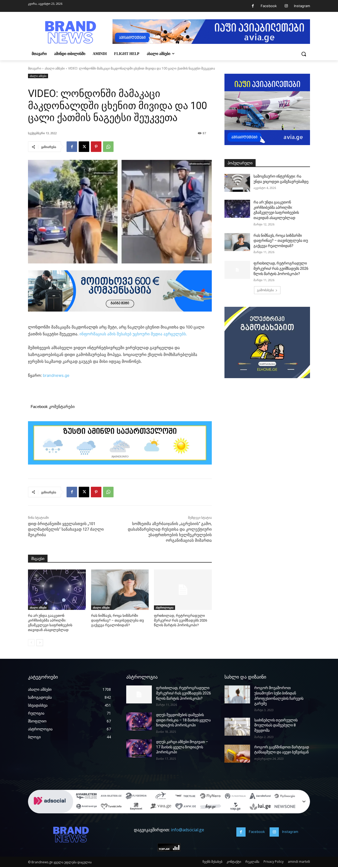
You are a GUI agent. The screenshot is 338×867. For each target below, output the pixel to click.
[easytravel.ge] (136, 807)
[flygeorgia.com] (284, 796)
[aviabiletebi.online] (86, 796)
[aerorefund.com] (260, 796)
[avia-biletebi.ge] (111, 796)
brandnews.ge (56, 375)
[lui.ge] (260, 807)
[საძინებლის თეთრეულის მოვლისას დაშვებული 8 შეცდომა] (237, 727)
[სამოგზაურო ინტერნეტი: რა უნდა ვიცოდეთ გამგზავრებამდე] (237, 183)
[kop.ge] (210, 807)
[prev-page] (31, 642)
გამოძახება (265, 290)
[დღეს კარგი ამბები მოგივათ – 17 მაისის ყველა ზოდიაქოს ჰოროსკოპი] (139, 748)
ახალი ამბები (55, 68)
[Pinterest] (96, 146)
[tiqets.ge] (185, 796)
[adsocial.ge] (50, 810)
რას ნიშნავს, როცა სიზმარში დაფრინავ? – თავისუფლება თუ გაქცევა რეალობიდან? (117, 620)
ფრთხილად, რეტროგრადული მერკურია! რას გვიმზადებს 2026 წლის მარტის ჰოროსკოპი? (180, 620)
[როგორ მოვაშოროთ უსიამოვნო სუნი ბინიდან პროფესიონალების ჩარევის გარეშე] (237, 694)
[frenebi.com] (160, 796)
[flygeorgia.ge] (136, 796)
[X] (84, 146)
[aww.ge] (185, 807)
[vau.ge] (160, 807)
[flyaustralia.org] (235, 796)
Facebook (269, 6)
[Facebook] (252, 6)
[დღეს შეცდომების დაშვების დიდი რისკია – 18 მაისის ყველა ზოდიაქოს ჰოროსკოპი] (139, 721)
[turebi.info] (111, 807)
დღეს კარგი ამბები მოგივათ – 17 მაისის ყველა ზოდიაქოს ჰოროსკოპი (182, 747)
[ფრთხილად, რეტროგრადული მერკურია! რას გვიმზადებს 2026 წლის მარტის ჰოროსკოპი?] (183, 589)
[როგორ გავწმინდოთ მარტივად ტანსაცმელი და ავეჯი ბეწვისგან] (237, 754)
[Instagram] (286, 6)
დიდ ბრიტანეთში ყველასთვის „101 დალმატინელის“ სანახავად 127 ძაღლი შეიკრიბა (66, 529)
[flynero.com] (210, 796)
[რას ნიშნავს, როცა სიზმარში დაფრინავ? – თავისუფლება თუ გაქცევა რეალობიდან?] (120, 589)
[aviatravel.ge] (86, 807)
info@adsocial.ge (187, 830)
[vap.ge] (235, 807)
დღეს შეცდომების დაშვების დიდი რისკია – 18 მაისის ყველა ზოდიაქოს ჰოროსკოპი (183, 720)
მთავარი (34, 68)
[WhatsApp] (108, 146)
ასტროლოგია (164, 607)
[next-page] (39, 642)
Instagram (302, 6)
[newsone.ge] (284, 807)
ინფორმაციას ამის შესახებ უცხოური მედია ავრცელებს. (133, 333)
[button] (303, 54)
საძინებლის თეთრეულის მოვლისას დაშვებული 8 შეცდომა (276, 725)
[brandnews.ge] (70, 32)
